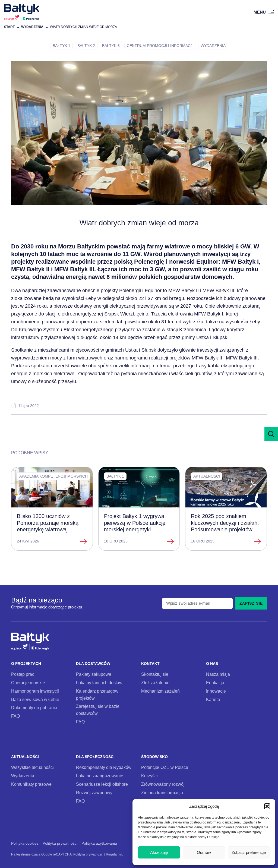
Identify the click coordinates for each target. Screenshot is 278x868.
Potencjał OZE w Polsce (164, 767)
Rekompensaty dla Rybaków (103, 767)
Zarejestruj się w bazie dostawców (97, 710)
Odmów (204, 852)
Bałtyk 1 (61, 45)
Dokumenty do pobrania (34, 707)
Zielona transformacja (162, 792)
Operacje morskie (28, 682)
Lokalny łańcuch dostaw (99, 682)
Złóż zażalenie (155, 682)
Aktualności (25, 757)
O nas (212, 664)
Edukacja (215, 682)
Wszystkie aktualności (32, 767)
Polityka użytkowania (99, 843)
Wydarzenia (32, 27)
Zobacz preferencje (249, 852)
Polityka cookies (25, 843)
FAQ (15, 716)
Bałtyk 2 (86, 45)
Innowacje (216, 691)
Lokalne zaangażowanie (99, 775)
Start (9, 27)
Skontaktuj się (154, 674)
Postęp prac (22, 674)
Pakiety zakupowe (93, 674)
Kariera (213, 699)
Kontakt (150, 664)
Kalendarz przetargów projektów (97, 694)
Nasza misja (218, 674)
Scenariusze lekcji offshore (102, 784)
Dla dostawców (93, 664)
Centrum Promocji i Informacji (160, 45)
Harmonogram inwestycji (35, 691)
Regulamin (114, 854)
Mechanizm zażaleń (160, 691)
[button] (267, 806)
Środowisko (154, 757)
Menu (260, 12)
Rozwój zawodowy (94, 792)
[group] (52, 509)
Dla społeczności (95, 757)
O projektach (26, 664)
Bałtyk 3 (111, 45)
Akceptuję (159, 852)
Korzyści (149, 775)
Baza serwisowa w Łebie (35, 699)
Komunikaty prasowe (31, 784)
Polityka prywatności (60, 843)
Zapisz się (251, 603)
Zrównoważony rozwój (163, 784)
